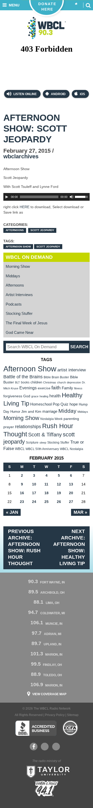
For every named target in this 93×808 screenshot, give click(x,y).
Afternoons (15, 230)
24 (34, 502)
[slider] (82, 196)
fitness (78, 388)
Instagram (56, 746)
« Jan (12, 512)
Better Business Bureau (35, 728)
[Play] (7, 197)
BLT (17, 382)
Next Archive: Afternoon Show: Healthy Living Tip (69, 547)
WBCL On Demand (29, 257)
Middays (13, 276)
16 (22, 493)
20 (71, 493)
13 (71, 484)
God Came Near (20, 332)
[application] (46, 197)
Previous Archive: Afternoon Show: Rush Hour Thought (24, 547)
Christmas (49, 382)
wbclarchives (20, 156)
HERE (24, 207)
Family (67, 388)
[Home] (76, 4)
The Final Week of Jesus (27, 323)
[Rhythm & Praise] (46, 788)
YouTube (45, 746)
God (26, 396)
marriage (49, 411)
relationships (28, 426)
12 (59, 484)
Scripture (32, 442)
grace (34, 396)
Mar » (80, 512)
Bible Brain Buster (56, 377)
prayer (8, 427)
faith (56, 387)
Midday (67, 411)
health (55, 395)
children (36, 382)
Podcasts (14, 304)
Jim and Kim (31, 411)
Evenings (28, 388)
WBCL (20, 449)
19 (59, 493)
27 (71, 502)
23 (22, 502)
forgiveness (12, 396)
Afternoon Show (18, 246)
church (61, 382)
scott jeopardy (48, 246)
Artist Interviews (19, 295)
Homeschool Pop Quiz (49, 404)
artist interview (71, 370)
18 (46, 493)
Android (58, 94)
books (25, 382)
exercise (44, 388)
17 (34, 493)
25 (46, 502)
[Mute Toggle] (71, 197)
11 (46, 484)
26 (59, 502)
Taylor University (46, 771)
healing (44, 396)
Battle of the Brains (23, 376)
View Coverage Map (49, 694)
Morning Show (18, 266)
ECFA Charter (71, 728)
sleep (43, 442)
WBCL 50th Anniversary (42, 449)
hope (73, 404)
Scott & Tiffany (45, 434)
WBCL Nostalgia (71, 449)
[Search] (88, 5)
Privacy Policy (55, 715)
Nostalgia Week (51, 419)
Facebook (33, 746)
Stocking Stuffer (19, 313)
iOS (82, 94)
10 (34, 484)
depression (74, 382)
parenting (71, 419)
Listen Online (25, 94)
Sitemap (73, 715)
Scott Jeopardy (42, 230)
